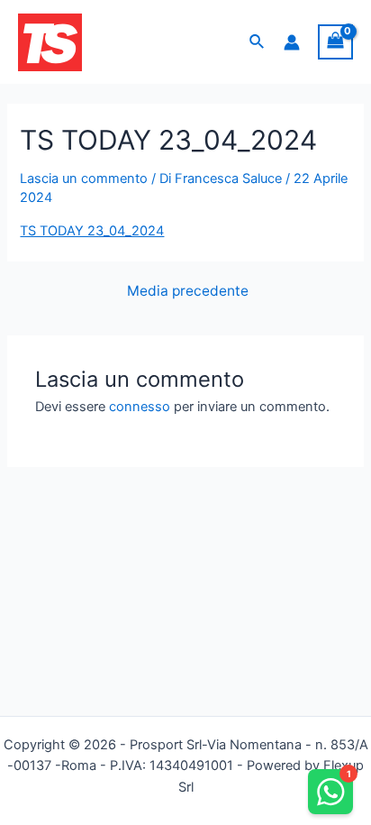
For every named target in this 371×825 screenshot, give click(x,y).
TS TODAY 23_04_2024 (92, 231)
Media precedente (188, 291)
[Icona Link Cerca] (257, 42)
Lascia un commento (84, 178)
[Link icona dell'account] (292, 42)
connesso (139, 407)
